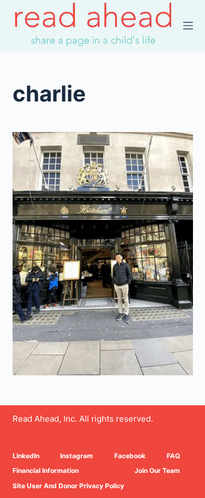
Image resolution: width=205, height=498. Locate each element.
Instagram (76, 456)
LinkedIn (26, 456)
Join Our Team (157, 470)
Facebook (129, 456)
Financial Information (46, 470)
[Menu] (188, 26)
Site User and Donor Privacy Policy (68, 486)
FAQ (173, 456)
